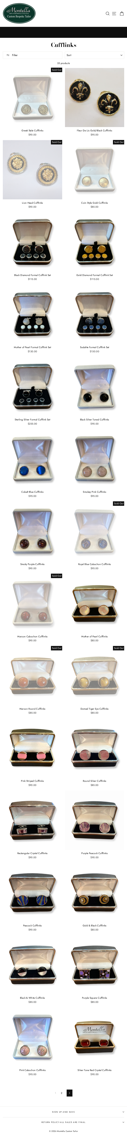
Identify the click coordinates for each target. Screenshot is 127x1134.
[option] (63, 32)
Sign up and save (63, 1112)
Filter (14, 55)
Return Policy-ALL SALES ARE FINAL (63, 1122)
